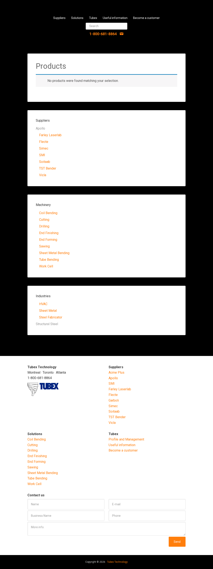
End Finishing (48, 233)
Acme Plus (116, 372)
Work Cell (46, 266)
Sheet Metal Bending (54, 253)
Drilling (44, 226)
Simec (43, 148)
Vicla (42, 175)
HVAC (43, 304)
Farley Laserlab (50, 135)
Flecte (43, 142)
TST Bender (47, 168)
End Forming (48, 240)
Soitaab (44, 162)
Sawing (44, 246)
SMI (42, 155)
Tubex (106, 6)
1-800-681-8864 (103, 34)
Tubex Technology (117, 561)
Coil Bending (48, 213)
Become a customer (123, 450)
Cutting (44, 220)
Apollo (113, 378)
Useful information (122, 445)
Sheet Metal (48, 311)
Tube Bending (49, 260)
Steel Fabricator (50, 317)
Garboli (114, 400)
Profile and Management (126, 439)
